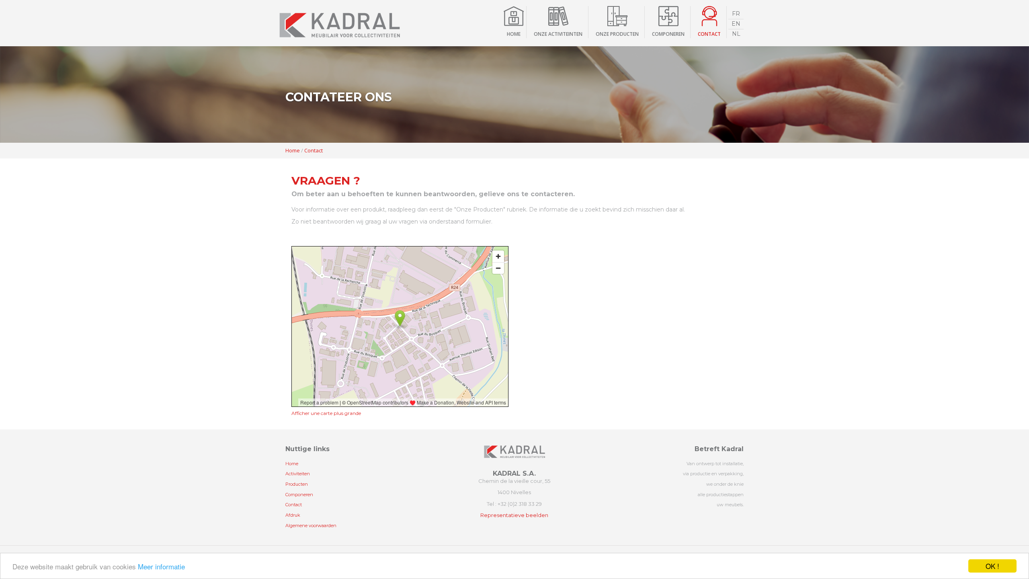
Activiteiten (297, 473)
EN (736, 23)
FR (736, 13)
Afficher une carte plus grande (326, 413)
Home (514, 34)
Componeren (299, 494)
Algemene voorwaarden (310, 525)
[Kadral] (339, 23)
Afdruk (292, 515)
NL (736, 33)
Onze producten (617, 34)
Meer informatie (161, 566)
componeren (668, 34)
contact (709, 34)
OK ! (992, 566)
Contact (313, 150)
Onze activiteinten (558, 34)
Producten (296, 484)
